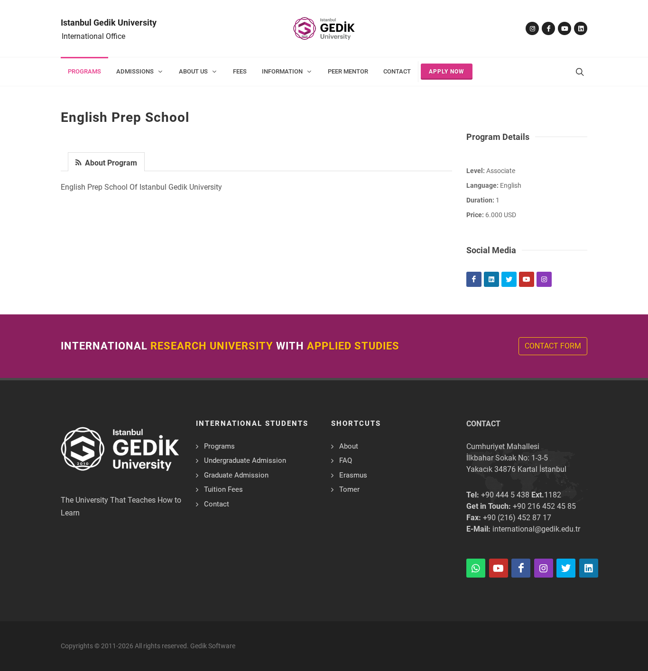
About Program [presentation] (110, 162)
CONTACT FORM (553, 345)
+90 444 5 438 (505, 494)
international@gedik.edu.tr (536, 528)
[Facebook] (548, 28)
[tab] (106, 161)
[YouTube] (564, 28)
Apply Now (446, 71)
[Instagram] (532, 28)
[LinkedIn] (580, 28)
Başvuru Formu (56, 644)
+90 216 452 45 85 (544, 506)
